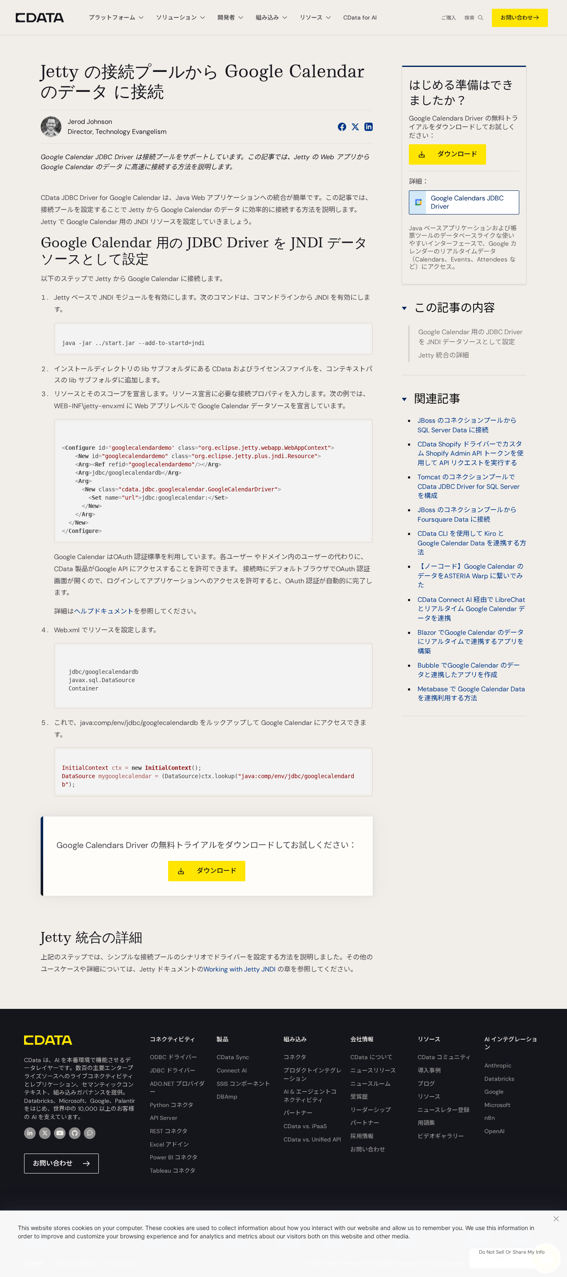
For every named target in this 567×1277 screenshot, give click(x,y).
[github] (75, 1133)
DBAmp (227, 1096)
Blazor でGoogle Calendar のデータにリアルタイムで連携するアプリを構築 (471, 642)
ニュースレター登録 (443, 1110)
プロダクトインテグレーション (313, 1074)
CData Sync (233, 1057)
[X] (45, 1133)
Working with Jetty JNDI (239, 969)
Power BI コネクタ (174, 1157)
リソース (429, 1096)
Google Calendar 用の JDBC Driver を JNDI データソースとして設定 (470, 337)
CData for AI (359, 17)
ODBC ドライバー (173, 1057)
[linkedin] (30, 1133)
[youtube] (60, 1133)
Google (493, 1091)
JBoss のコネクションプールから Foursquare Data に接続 (467, 514)
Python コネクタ (171, 1105)
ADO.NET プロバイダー (177, 1088)
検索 (469, 18)
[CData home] (46, 18)
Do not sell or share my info (512, 1252)
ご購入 (448, 18)
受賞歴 (359, 1096)
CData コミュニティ (444, 1057)
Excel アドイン (169, 1144)
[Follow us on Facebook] (342, 127)
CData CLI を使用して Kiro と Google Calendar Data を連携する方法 (472, 543)
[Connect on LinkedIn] (368, 127)
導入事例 (429, 1070)
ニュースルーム (370, 1083)
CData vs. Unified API (312, 1139)
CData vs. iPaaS (305, 1126)
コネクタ (295, 1057)
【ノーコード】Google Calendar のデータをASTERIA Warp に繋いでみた (470, 575)
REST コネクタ (169, 1131)
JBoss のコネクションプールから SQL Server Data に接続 (467, 425)
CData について (371, 1057)
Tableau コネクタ (173, 1170)
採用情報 (362, 1136)
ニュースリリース (373, 1070)
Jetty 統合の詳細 (443, 355)
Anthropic (497, 1065)
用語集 (426, 1123)
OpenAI (494, 1131)
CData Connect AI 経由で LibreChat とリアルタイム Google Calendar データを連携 (471, 609)
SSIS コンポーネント (243, 1083)
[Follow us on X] (355, 127)
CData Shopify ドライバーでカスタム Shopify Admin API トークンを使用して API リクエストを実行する (470, 453)
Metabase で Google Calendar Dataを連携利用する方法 (471, 694)
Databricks (499, 1078)
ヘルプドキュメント (104, 611)
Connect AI (232, 1070)
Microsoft (497, 1105)
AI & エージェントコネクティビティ (310, 1096)
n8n (489, 1118)
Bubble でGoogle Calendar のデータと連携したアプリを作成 (469, 670)
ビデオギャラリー (441, 1136)
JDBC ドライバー (173, 1070)
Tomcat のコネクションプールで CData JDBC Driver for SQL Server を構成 (469, 486)
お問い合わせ (517, 17)
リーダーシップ (370, 1110)
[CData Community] (89, 1133)
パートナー (298, 1113)
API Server (163, 1118)
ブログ (426, 1083)
